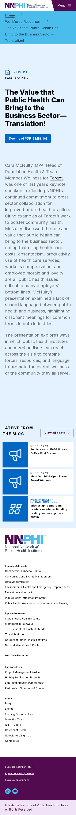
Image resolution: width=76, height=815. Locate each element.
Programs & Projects (16, 566)
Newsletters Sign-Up (18, 735)
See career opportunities (17, 780)
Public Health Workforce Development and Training (37, 603)
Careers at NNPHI (16, 730)
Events (9, 708)
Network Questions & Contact (23, 645)
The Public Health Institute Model (25, 629)
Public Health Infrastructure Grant (25, 597)
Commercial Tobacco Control (23, 571)
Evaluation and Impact (18, 592)
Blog (8, 703)
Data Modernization (17, 581)
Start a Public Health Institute (22, 618)
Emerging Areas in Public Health (24, 682)
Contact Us (12, 740)
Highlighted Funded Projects (23, 677)
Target (56, 178)
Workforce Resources (23, 21)
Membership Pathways (19, 623)
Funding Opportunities (19, 714)
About (8, 698)
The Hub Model (14, 634)
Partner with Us (13, 667)
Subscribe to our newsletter (18, 767)
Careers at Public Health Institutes (26, 639)
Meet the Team (14, 719)
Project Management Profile (22, 672)
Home (10, 15)
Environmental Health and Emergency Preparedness (37, 587)
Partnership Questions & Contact (25, 688)
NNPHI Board (13, 724)
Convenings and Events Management (28, 576)
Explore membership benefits (19, 773)
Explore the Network (16, 613)
